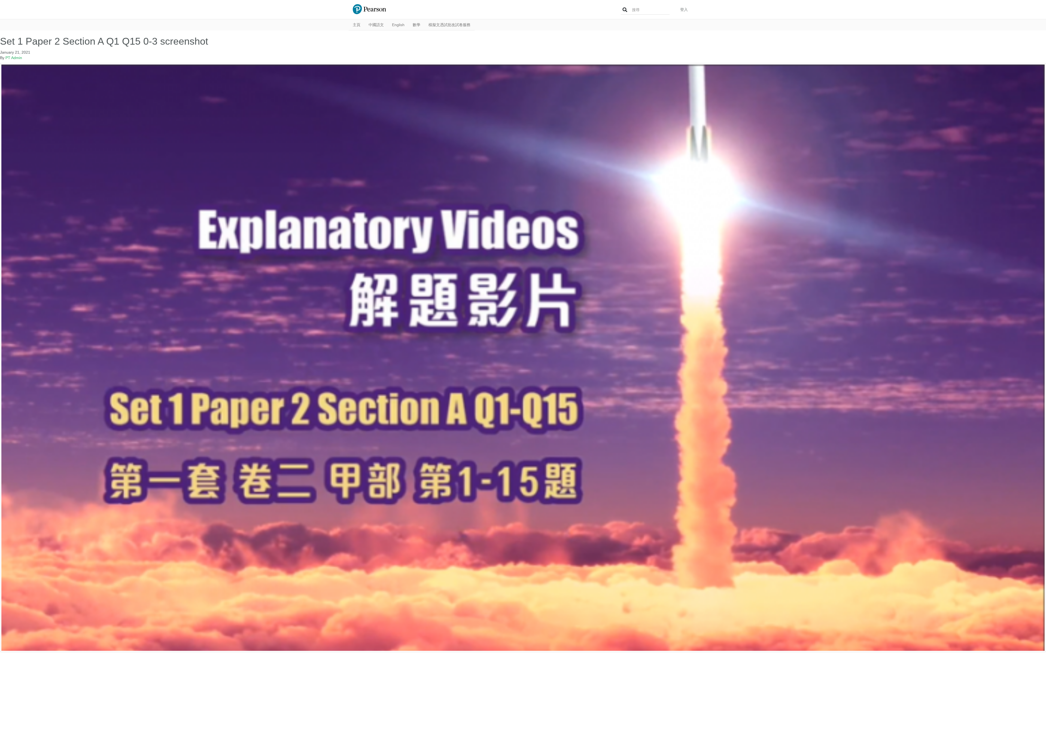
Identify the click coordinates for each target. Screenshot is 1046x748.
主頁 (356, 25)
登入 (684, 9)
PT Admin (13, 58)
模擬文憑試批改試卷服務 (449, 25)
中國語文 (376, 25)
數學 (416, 25)
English (398, 25)
